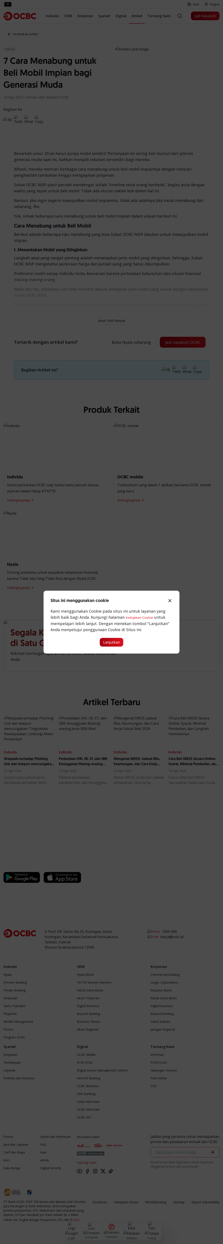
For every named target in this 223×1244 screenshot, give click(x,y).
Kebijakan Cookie (139, 617)
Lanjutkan (111, 642)
